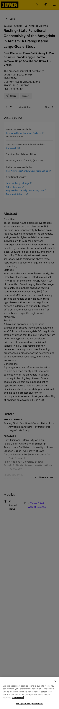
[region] (29, 693)
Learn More (17, 697)
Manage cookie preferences (29, 703)
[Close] (55, 681)
